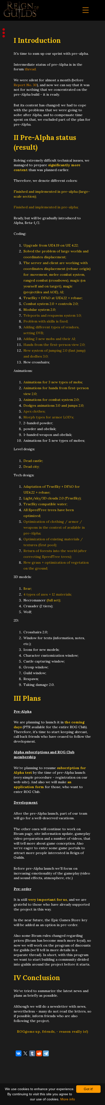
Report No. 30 (25, 85)
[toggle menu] (85, 10)
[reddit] (39, 1053)
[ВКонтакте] (18, 1053)
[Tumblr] (32, 1053)
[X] (25, 1053)
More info (67, 1099)
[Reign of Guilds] (21, 10)
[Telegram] (46, 1053)
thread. (30, 69)
